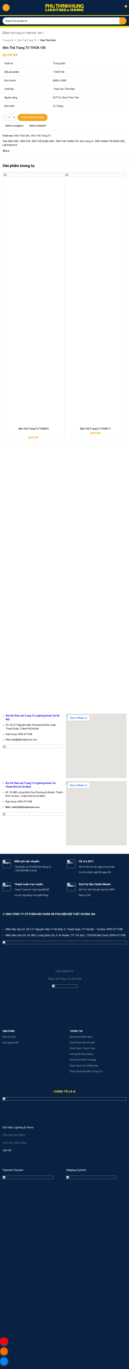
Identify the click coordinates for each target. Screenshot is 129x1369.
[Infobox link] (32, 866)
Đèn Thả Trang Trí (27, 40)
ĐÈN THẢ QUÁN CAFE (43, 141)
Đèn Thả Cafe (48, 40)
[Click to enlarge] (9, 29)
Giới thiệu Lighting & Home (18, 1127)
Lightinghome (10, 145)
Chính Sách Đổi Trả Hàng (83, 1059)
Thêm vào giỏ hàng (32, 117)
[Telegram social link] (28, 150)
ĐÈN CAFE (13, 141)
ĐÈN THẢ (25, 141)
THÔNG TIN (76, 1031)
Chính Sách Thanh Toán (82, 1048)
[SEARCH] (122, 20)
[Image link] (28, 1301)
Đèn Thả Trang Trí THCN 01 (33, 428)
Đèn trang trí (86, 141)
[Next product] (124, 40)
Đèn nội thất (9, 1037)
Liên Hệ (7, 1150)
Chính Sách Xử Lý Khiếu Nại (84, 1065)
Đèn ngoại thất (10, 1042)
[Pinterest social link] (20, 150)
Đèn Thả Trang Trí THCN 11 (95, 428)
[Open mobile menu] (6, 7)
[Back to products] (120, 40)
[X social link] (16, 150)
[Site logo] (64, 7)
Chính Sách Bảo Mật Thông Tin (86, 1071)
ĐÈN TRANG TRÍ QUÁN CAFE (110, 141)
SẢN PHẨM (8, 1031)
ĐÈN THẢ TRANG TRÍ (67, 141)
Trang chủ (8, 40)
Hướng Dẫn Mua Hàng (81, 1054)
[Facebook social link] (12, 150)
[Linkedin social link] (24, 150)
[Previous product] (116, 40)
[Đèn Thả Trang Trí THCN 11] (95, 299)
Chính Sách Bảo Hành (81, 1037)
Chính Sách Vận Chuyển (82, 1042)
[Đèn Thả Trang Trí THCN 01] (33, 299)
